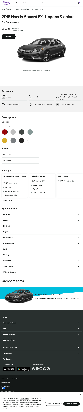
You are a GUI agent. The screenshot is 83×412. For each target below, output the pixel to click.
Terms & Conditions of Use (9, 379)
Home (3, 9)
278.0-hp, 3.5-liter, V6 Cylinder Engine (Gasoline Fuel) (69, 96)
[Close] (81, 395)
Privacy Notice (5, 382)
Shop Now (8, 37)
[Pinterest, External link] (48, 368)
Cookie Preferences (7, 391)
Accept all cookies (71, 404)
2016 (28, 9)
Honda (17, 9)
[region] (41, 402)
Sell (24, 3)
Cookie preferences (53, 404)
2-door (8, 97)
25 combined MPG (12, 104)
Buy (17, 3)
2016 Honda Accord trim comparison (51, 298)
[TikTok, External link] (33, 368)
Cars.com (38, 400)
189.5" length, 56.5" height (43, 104)
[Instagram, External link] (44, 368)
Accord (23, 9)
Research (33, 3)
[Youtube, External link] (40, 368)
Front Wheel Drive (67, 104)
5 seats (36, 97)
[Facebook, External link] (37, 368)
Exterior (5, 121)
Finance (44, 3)
